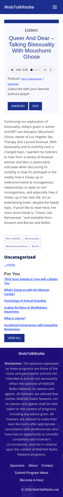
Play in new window (31, 78)
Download (13, 83)
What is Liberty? (14, 318)
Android (18, 106)
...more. (10, 264)
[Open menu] (55, 7)
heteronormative (16, 246)
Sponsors (17, 465)
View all (14, 338)
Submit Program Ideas (31, 473)
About (33, 465)
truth (35, 246)
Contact (47, 465)
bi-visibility (13, 238)
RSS (35, 106)
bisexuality (32, 238)
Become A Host (31, 480)
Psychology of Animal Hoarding (25, 301)
